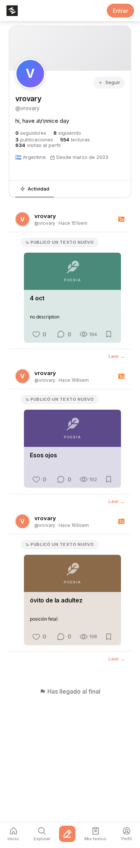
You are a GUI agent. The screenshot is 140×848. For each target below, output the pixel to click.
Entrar (120, 10)
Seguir (112, 82)
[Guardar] (108, 334)
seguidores (30, 133)
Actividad (38, 189)
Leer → (117, 356)
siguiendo (67, 133)
